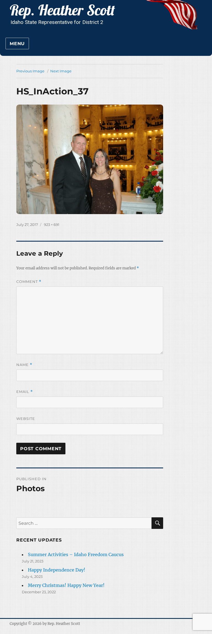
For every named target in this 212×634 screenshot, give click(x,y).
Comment (28, 281)
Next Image (60, 71)
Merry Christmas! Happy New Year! (66, 585)
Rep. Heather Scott (63, 623)
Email (24, 391)
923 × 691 (51, 224)
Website (25, 418)
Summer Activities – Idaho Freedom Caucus (76, 554)
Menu (17, 43)
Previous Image (30, 71)
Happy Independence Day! (56, 570)
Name (24, 364)
